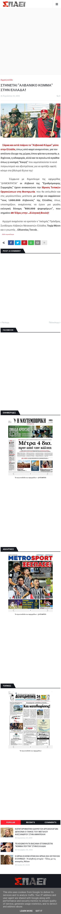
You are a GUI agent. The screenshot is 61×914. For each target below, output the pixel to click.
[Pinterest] (24, 242)
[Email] (38, 242)
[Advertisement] (30, 41)
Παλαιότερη (54, 322)
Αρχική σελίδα (7, 79)
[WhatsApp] (31, 242)
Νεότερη (5, 322)
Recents (30, 822)
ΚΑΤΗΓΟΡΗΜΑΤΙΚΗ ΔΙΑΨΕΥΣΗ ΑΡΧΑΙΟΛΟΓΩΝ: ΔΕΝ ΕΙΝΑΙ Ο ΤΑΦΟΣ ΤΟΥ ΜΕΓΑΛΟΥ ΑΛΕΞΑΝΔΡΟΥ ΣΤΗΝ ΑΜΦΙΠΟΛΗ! (36, 832)
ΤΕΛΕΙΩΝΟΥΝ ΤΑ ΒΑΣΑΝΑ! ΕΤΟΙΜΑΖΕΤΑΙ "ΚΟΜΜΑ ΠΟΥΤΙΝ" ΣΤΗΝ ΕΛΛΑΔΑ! (34, 845)
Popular (10, 822)
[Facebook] (11, 242)
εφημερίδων (33, 477)
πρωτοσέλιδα (21, 477)
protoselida (42, 477)
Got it (39, 911)
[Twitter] (18, 242)
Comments (50, 822)
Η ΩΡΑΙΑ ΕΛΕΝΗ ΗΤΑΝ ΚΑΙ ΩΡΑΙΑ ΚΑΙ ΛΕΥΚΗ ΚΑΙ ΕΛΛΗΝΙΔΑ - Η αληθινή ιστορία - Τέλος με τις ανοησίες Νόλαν (37, 859)
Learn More (26, 911)
